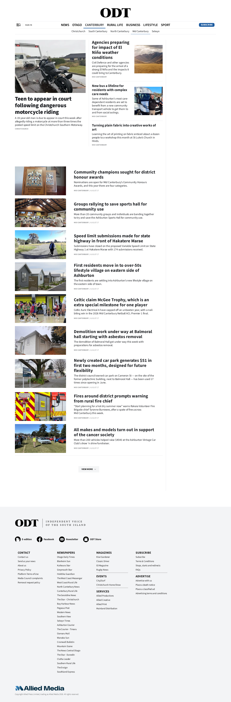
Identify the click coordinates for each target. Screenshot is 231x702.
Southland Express (66, 671)
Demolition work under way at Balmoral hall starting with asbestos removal (113, 334)
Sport (165, 25)
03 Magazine (102, 565)
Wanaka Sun (63, 637)
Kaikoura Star (63, 565)
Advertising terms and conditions (151, 593)
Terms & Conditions (145, 561)
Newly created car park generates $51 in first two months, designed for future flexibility (113, 365)
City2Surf (100, 580)
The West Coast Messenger (69, 578)
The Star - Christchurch (68, 599)
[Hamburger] (18, 25)
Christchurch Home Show (108, 585)
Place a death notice (145, 585)
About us (22, 565)
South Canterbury (97, 31)
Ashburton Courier (65, 625)
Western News (63, 612)
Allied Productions (105, 595)
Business (133, 25)
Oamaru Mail (63, 633)
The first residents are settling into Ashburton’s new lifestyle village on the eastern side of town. (113, 282)
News (65, 25)
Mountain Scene (64, 646)
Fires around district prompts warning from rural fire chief (111, 398)
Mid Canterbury (140, 31)
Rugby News (102, 569)
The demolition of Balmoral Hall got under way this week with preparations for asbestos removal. (109, 343)
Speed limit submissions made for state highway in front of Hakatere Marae (112, 238)
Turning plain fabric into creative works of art (124, 127)
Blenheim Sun (63, 561)
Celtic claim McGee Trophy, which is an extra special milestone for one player (111, 302)
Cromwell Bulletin (65, 642)
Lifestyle (150, 25)
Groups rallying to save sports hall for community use (110, 206)
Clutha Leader (63, 659)
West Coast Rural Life (67, 582)
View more (87, 469)
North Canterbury (119, 31)
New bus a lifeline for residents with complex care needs (109, 90)
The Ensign (62, 667)
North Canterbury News (68, 586)
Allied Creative (103, 600)
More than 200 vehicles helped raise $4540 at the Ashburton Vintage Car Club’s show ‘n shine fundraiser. (115, 441)
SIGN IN (28, 24)
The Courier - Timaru (67, 629)
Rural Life (115, 25)
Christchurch (78, 31)
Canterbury (94, 25)
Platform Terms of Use (28, 574)
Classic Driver (102, 561)
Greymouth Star (64, 569)
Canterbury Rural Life (67, 591)
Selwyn (156, 31)
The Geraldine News (66, 595)
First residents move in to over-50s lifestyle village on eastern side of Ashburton (107, 270)
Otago (77, 25)
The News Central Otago (68, 650)
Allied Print (101, 604)
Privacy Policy (24, 569)
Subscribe (207, 24)
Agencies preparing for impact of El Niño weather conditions (110, 50)
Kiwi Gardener (103, 557)
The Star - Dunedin (66, 654)
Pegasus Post (63, 608)
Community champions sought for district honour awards (114, 174)
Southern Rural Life (66, 663)
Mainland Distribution (106, 608)
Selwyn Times (63, 620)
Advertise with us (144, 580)
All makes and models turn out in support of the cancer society (114, 432)
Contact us (23, 557)
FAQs (138, 569)
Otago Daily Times (65, 557)
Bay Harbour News (66, 603)
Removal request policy (29, 582)
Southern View (64, 616)
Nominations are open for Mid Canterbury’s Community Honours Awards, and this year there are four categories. (110, 184)
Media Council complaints (30, 578)
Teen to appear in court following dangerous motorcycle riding (43, 105)
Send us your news (26, 561)
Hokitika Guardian (65, 574)
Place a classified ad (145, 589)
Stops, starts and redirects (148, 565)
